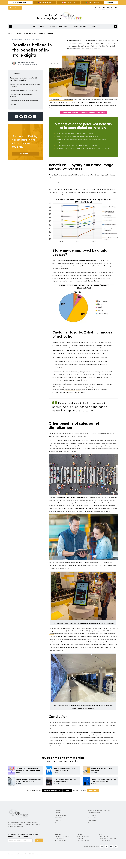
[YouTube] (111, 846)
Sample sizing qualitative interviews (99, 810)
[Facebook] (101, 846)
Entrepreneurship (51, 26)
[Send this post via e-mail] (34, 116)
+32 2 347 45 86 (60, 840)
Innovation (62, 26)
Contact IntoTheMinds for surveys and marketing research (83, 112)
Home (10, 33)
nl (99, 8)
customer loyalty (95, 342)
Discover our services (95, 823)
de (108, 8)
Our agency (92, 26)
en (104, 8)
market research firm (28, 822)
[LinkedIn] (116, 846)
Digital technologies (51, 790)
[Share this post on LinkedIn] (25, 116)
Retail (67, 790)
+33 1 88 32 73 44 (83, 840)
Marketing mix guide (94, 813)
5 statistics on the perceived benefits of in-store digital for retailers (24, 79)
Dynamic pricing (61, 448)
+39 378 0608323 (105, 840)
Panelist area (15, 8)
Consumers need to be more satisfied (61, 100)
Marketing (33, 26)
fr (95, 8)
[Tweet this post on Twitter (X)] (16, 116)
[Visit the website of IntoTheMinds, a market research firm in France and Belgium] (18, 814)
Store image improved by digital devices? (23, 90)
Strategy (41, 26)
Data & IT (70, 26)
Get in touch (92, 818)
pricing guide (72, 451)
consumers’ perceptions (58, 725)
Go (38, 840)
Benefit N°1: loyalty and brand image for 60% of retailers (25, 85)
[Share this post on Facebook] (21, 116)
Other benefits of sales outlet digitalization (24, 100)
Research (77, 26)
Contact (84, 26)
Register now (24, 153)
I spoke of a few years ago (72, 389)
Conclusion (13, 105)
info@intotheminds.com (91, 846)
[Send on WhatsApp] (30, 116)
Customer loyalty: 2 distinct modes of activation (22, 95)
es (116, 8)
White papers (92, 815)
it (111, 8)
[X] (106, 846)
